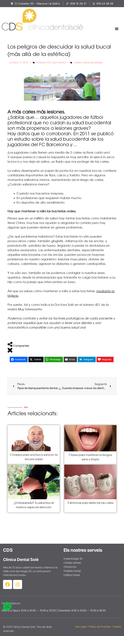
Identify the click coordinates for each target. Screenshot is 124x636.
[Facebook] (7, 584)
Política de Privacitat (99, 626)
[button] (117, 29)
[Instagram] (17, 584)
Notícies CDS (43, 62)
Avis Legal (80, 626)
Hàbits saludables (92, 62)
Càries (77, 62)
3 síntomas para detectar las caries (90, 502)
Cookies (117, 626)
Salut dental (59, 62)
